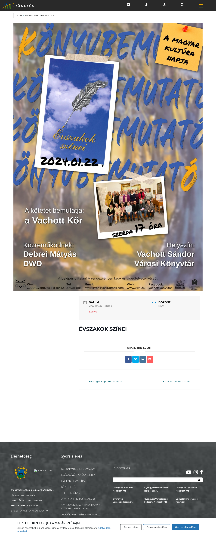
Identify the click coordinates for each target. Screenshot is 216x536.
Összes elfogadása (185, 527)
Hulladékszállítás (73, 481)
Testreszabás (131, 527)
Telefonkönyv (70, 493)
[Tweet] (135, 359)
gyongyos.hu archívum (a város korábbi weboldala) (82, 507)
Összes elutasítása (157, 527)
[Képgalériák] (128, 5)
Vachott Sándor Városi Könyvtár (187, 500)
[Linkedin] (142, 359)
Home (19, 15)
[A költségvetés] (164, 5)
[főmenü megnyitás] (207, 6)
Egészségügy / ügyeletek (78, 475)
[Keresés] (182, 4)
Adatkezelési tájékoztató (78, 499)
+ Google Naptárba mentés (105, 381)
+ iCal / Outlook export (176, 381)
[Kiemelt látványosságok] (146, 5)
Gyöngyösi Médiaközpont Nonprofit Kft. (157, 489)
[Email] (150, 359)
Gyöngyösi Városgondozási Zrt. (123, 500)
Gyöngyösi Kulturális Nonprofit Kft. (123, 489)
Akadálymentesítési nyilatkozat (82, 514)
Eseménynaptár (31, 15)
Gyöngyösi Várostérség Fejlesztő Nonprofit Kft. (156, 500)
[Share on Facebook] (128, 359)
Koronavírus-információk (78, 468)
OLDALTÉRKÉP (122, 468)
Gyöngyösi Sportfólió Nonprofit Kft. (186, 489)
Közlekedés (68, 487)
